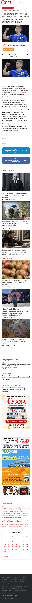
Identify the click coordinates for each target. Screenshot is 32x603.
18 (8, 547)
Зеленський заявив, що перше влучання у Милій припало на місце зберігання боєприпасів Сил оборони (15, 253)
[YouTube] (23, 2)
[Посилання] (6, 2)
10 (5, 544)
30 (27, 549)
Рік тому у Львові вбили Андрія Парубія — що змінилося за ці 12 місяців (15, 195)
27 (16, 549)
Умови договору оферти (9, 596)
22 (23, 547)
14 (19, 544)
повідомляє (22, 92)
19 (12, 547)
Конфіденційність (7, 598)
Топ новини (15, 362)
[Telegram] (29, 2)
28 (19, 549)
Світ (9, 374)
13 (16, 544)
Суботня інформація (14, 386)
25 (8, 549)
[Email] (20, 2)
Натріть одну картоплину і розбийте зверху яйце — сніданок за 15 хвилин (16, 521)
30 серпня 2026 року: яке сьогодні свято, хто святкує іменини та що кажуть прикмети (15, 223)
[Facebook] (26, 2)
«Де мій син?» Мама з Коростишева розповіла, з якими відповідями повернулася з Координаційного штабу (15, 312)
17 (5, 547)
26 (12, 549)
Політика (5, 374)
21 (19, 547)
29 (23, 549)
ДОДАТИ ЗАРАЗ (8, 49)
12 (12, 544)
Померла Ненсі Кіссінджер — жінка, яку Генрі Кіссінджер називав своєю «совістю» (16, 378)
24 (5, 549)
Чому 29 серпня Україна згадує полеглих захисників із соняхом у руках (15, 341)
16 (27, 544)
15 (23, 544)
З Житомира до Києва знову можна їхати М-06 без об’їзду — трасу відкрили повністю (16, 366)
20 (16, 547)
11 (8, 544)
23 (27, 547)
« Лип (6, 556)
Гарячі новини (6, 362)
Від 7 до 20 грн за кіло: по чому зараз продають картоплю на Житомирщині (14, 282)
